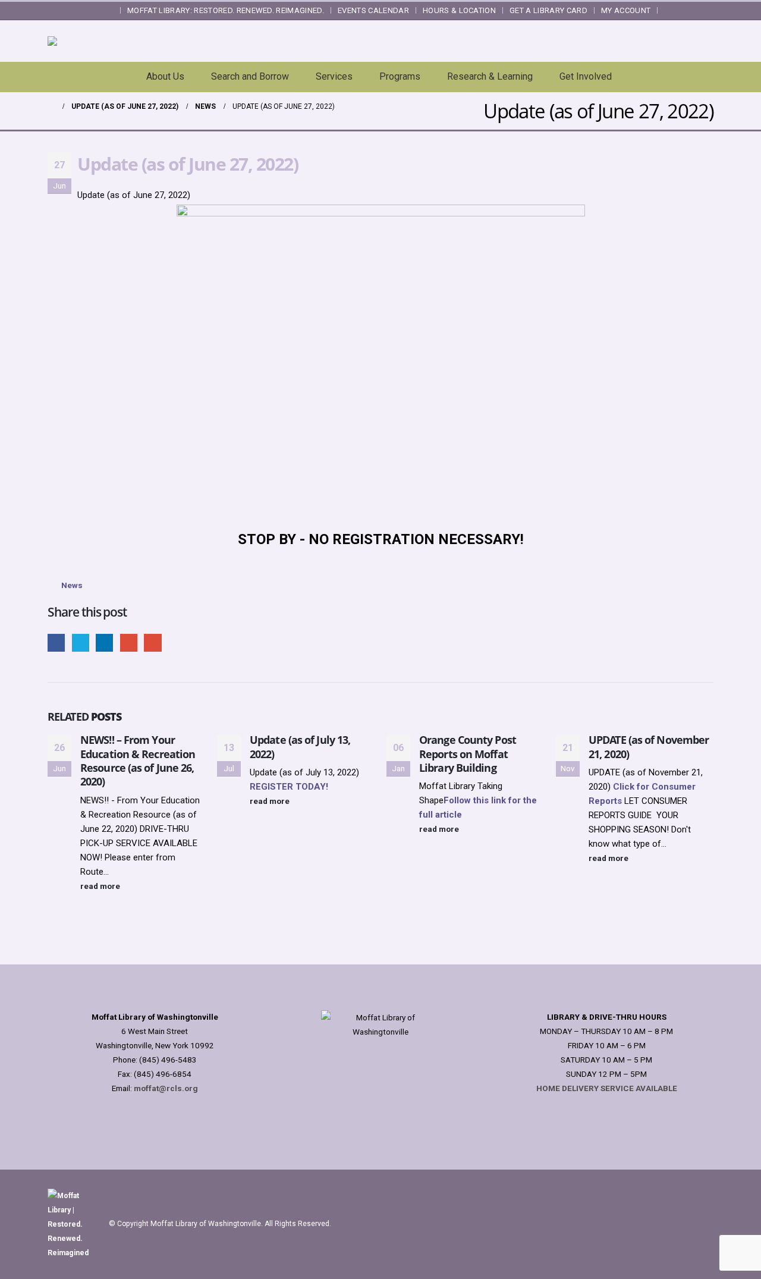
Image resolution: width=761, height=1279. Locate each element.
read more (101, 886)
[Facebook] (672, 10)
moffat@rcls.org (166, 1088)
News (72, 585)
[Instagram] (705, 10)
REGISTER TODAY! (289, 786)
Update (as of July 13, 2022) (300, 747)
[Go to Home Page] (51, 106)
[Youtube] (689, 10)
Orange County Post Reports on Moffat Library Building (467, 754)
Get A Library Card (548, 10)
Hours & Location (459, 10)
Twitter (80, 642)
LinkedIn (104, 642)
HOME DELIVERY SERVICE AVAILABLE (606, 1088)
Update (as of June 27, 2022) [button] (133, 195)
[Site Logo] (140, 41)
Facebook (56, 642)
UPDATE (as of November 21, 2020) (649, 747)
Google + (128, 642)
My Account (625, 10)
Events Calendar (373, 10)
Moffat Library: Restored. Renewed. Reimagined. (225, 10)
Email (152, 642)
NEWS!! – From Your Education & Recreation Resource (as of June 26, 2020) (137, 760)
